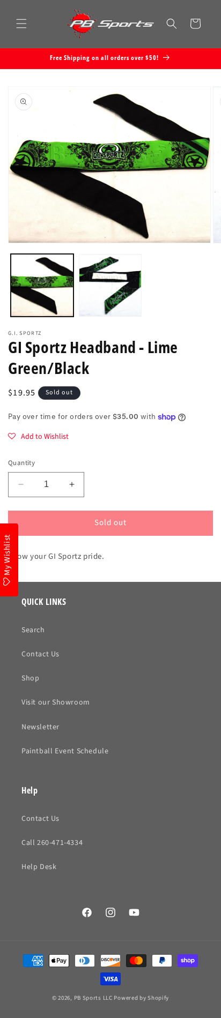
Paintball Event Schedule (64, 751)
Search (33, 630)
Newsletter (40, 727)
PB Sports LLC (93, 998)
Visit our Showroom (55, 702)
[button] (21, 23)
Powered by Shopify (141, 998)
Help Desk (38, 867)
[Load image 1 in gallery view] (42, 285)
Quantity (21, 463)
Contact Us (40, 654)
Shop (30, 678)
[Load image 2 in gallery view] (110, 285)
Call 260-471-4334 (52, 842)
